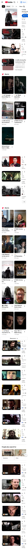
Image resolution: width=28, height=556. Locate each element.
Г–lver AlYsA (18, 63)
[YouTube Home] (9, 2)
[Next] (16, 6)
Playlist (23, 63)
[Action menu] (24, 29)
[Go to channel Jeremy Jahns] (22, 164)
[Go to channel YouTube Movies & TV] (22, 13)
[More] (24, 201)
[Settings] (17, 2)
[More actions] (12, 96)
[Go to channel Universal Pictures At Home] (22, 179)
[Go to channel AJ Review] (22, 194)
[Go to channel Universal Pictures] (22, 37)
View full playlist (18, 69)
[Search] (14, 2)
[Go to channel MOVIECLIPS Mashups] (22, 487)
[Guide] (2, 2)
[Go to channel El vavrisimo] (22, 501)
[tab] (3, 6)
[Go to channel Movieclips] (22, 348)
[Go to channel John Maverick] (22, 529)
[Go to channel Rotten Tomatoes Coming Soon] (22, 393)
